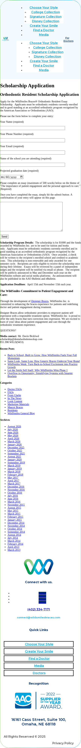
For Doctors (68, 39)
